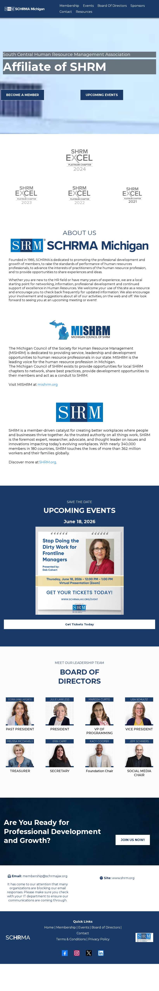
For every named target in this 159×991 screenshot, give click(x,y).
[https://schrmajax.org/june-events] (79, 571)
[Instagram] (77, 953)
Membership (69, 6)
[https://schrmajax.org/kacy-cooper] (99, 753)
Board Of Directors (112, 6)
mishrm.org (48, 384)
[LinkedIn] (101, 953)
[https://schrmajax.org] (24, 9)
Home (49, 927)
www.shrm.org (123, 878)
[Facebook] (65, 953)
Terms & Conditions (71, 939)
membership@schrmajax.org (45, 876)
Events (88, 6)
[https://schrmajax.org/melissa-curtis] (99, 711)
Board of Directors (106, 927)
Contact (66, 12)
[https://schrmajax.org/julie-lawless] (60, 711)
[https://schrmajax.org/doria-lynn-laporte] (20, 711)
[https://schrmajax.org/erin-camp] (60, 753)
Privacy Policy (99, 939)
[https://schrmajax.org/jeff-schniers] (139, 753)
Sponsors (137, 6)
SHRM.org (47, 462)
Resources (84, 12)
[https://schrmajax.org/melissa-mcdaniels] (20, 753)
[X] (89, 953)
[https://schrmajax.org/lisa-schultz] (139, 711)
